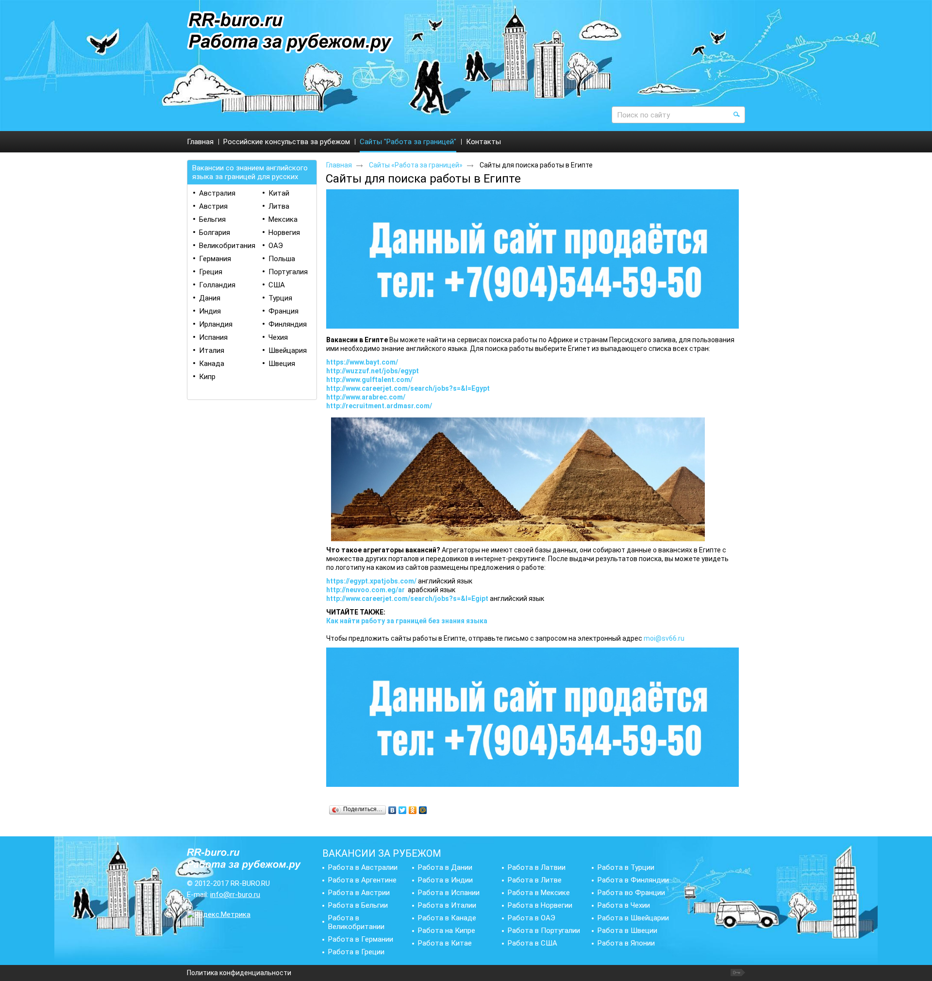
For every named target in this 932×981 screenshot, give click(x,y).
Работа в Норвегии (540, 905)
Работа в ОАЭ (531, 918)
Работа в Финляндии (633, 880)
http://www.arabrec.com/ (365, 397)
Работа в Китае (445, 943)
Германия (215, 258)
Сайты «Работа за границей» (416, 165)
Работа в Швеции (627, 930)
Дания (209, 298)
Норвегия (284, 232)
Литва (278, 206)
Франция (283, 311)
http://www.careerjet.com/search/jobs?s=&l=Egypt (408, 388)
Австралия (217, 193)
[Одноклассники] (413, 810)
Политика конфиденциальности (239, 973)
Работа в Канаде (447, 918)
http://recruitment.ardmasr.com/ (379, 406)
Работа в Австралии (363, 867)
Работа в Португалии (544, 930)
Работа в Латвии (537, 867)
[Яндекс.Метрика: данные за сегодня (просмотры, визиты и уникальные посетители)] (218, 914)
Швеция (281, 363)
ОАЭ (275, 245)
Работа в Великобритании (356, 922)
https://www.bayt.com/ (362, 362)
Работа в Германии (360, 939)
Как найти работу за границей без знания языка (406, 621)
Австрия (213, 206)
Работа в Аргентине (362, 880)
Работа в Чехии (624, 905)
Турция (280, 298)
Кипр (207, 376)
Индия (210, 311)
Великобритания (227, 245)
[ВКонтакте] (392, 810)
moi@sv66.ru (664, 638)
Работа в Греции (356, 952)
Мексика (283, 219)
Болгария (214, 232)
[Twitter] (403, 810)
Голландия (217, 285)
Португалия (288, 271)
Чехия (278, 337)
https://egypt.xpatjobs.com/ (371, 581)
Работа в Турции (626, 867)
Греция (210, 271)
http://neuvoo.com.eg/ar (365, 590)
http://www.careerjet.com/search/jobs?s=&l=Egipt (407, 598)
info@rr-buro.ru (235, 894)
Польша (281, 258)
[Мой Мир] (423, 810)
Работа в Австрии (359, 892)
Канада (211, 363)
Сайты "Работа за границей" (408, 141)
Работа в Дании (445, 867)
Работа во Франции (631, 892)
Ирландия (216, 324)
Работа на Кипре (446, 930)
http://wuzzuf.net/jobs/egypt (372, 371)
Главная (339, 165)
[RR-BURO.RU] (290, 32)
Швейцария (287, 350)
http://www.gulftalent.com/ (369, 379)
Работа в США (532, 943)
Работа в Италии (447, 905)
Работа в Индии (445, 880)
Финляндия (287, 324)
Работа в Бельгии (358, 905)
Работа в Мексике (539, 892)
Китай (278, 193)
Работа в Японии (626, 943)
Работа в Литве (535, 880)
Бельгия (212, 219)
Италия (211, 350)
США (276, 285)
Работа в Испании (449, 892)
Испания (213, 337)
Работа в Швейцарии (633, 918)
